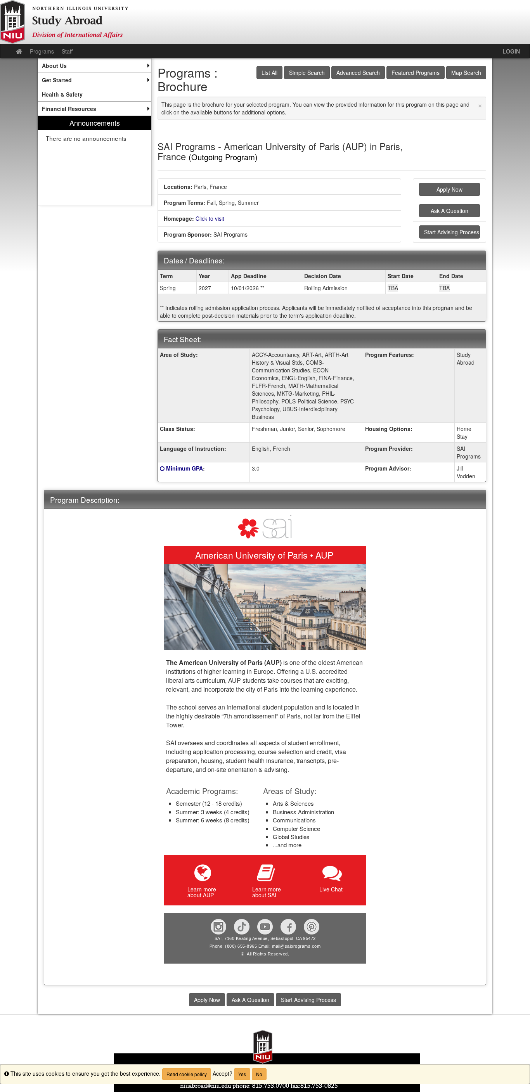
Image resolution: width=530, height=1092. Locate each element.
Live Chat (331, 889)
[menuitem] (94, 66)
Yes (242, 1074)
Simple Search (307, 72)
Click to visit (210, 218)
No (259, 1074)
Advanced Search (358, 72)
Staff (67, 51)
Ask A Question (449, 211)
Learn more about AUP (201, 892)
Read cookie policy (186, 1074)
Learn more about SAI (266, 892)
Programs (42, 51)
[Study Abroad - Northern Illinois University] (265, 22)
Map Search (466, 72)
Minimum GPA (184, 468)
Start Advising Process (451, 232)
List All (269, 72)
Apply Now (449, 189)
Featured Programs (415, 72)
